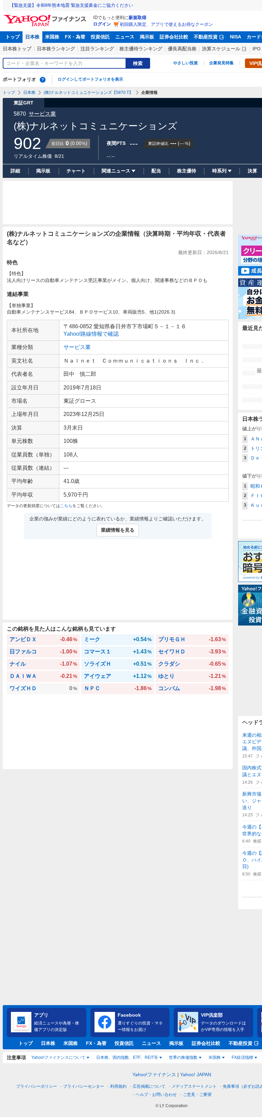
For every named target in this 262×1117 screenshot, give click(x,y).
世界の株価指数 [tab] (183, 1057)
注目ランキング (97, 48)
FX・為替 (75, 36)
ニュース (124, 36)
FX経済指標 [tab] (242, 1057)
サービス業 (42, 114)
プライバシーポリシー (36, 1086)
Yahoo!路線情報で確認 (91, 334)
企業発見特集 (221, 63)
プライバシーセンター (83, 1086)
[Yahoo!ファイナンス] (46, 16)
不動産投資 (206, 36)
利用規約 (118, 1086)
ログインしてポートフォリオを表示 (90, 79)
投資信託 (100, 36)
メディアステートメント (194, 1086)
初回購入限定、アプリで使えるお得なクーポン (166, 24)
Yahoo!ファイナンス (154, 1074)
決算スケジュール (221, 48)
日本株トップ (17, 48)
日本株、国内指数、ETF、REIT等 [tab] (127, 1057)
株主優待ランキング (140, 48)
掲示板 (147, 36)
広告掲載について (149, 1086)
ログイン (102, 24)
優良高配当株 (182, 48)
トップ (12, 36)
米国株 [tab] (214, 1057)
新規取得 (137, 17)
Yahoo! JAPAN (195, 1074)
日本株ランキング (56, 48)
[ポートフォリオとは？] (42, 79)
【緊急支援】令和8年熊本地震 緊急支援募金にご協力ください (71, 5)
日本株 (32, 36)
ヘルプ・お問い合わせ (156, 1094)
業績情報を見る (117, 530)
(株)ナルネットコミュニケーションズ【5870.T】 (88, 92)
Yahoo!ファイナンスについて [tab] (58, 1057)
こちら (66, 505)
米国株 (52, 36)
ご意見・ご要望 (197, 1094)
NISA (235, 36)
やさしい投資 (185, 63)
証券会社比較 (174, 36)
